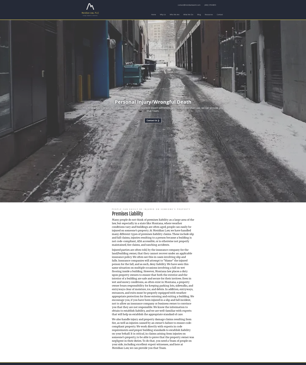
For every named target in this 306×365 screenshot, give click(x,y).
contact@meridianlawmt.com (189, 5)
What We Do (188, 14)
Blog (199, 14)
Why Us (163, 14)
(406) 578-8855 (210, 5)
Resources (209, 14)
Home (153, 14)
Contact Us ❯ (153, 120)
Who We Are (174, 14)
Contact (220, 14)
